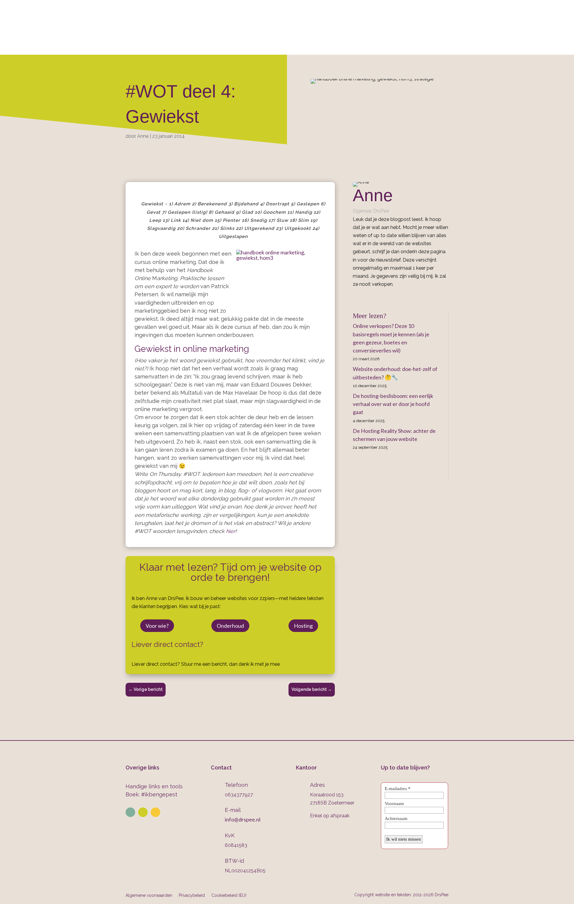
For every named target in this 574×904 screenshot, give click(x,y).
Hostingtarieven (274, 47)
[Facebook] (355, 297)
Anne (143, 136)
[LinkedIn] (363, 297)
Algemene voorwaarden (149, 895)
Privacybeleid (192, 895)
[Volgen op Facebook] (155, 812)
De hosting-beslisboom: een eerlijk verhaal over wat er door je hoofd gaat (393, 404)
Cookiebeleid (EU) (228, 895)
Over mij (164, 47)
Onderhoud (318, 47)
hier (230, 531)
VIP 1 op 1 (232, 47)
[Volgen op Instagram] (143, 812)
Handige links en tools (154, 786)
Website (195, 47)
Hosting (303, 625)
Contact (393, 47)
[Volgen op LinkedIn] (130, 812)
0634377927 (350, 21)
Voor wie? (157, 625)
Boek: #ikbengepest (151, 794)
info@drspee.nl (448, 21)
